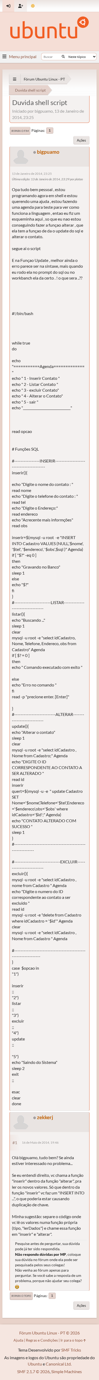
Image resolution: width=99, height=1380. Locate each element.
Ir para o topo (21, 1295)
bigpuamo (48, 152)
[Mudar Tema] (33, 6)
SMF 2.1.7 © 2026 (33, 1371)
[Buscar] (63, 56)
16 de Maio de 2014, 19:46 (40, 1142)
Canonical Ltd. (59, 1363)
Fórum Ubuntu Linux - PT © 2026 (49, 1332)
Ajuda (18, 1340)
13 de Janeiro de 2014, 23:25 (32, 173)
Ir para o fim (20, 130)
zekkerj (45, 1117)
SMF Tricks (71, 1349)
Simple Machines (66, 1371)
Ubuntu (35, 1363)
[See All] (14, 79)
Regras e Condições (42, 1340)
